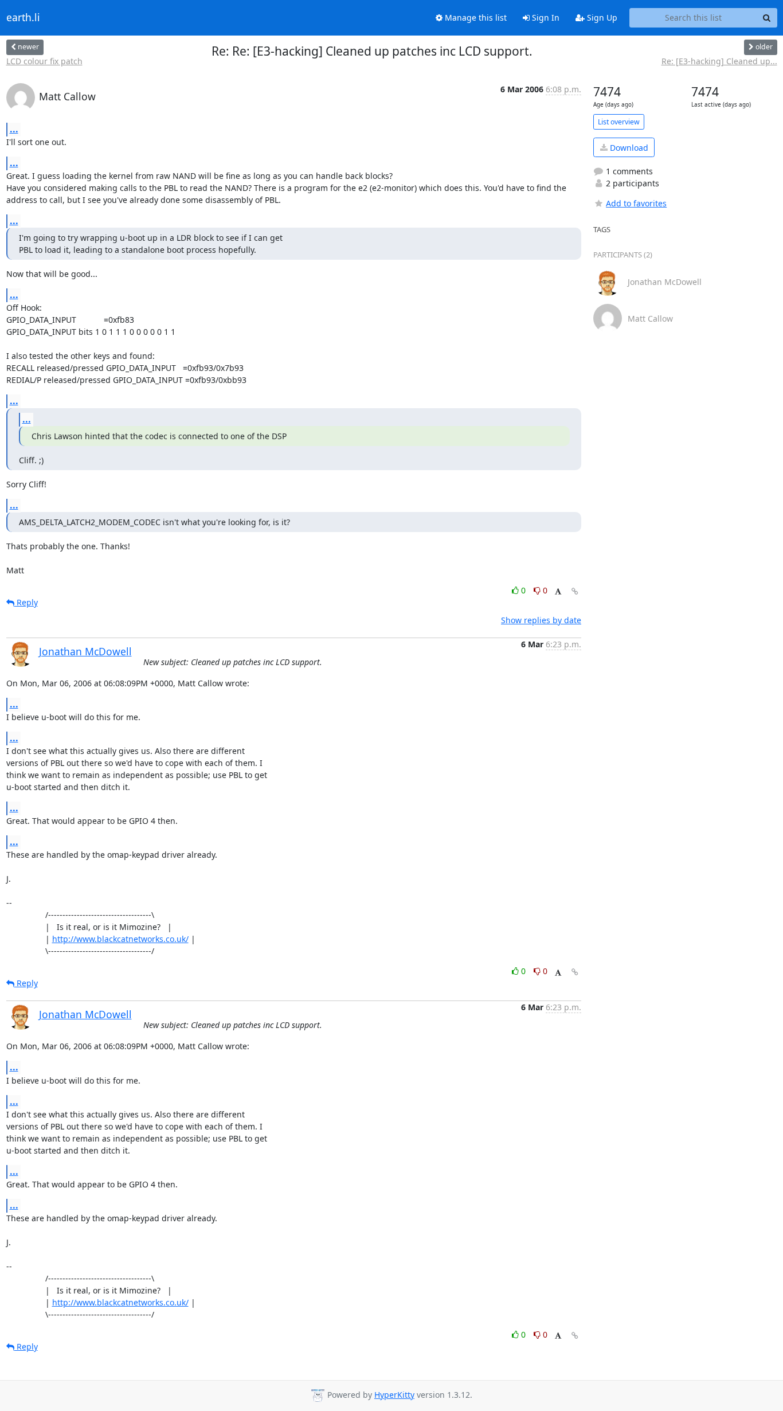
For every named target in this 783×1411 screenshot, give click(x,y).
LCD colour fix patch (44, 61)
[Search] (767, 18)
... (14, 129)
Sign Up (601, 17)
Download (628, 147)
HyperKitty (394, 1394)
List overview (619, 122)
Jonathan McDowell (85, 651)
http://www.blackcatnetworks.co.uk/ (120, 938)
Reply (26, 602)
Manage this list (475, 17)
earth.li (23, 18)
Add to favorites (636, 203)
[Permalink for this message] (575, 591)
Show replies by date (541, 620)
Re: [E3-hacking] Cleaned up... (719, 61)
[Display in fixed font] (558, 592)
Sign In (544, 17)
